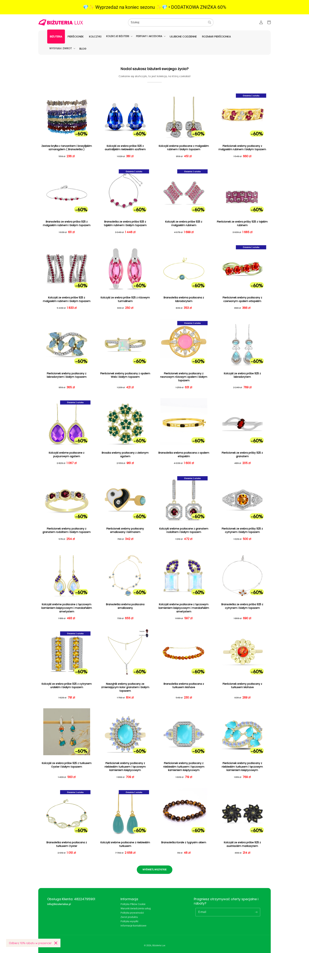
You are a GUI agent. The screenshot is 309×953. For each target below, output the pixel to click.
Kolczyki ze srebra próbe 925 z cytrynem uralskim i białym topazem (67, 685)
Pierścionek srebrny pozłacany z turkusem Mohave (242, 685)
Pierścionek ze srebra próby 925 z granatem (242, 454)
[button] (119, 36)
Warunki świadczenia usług (136, 908)
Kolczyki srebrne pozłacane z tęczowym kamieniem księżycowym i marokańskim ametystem (66, 608)
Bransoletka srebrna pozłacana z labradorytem (184, 299)
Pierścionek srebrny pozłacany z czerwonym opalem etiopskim (242, 299)
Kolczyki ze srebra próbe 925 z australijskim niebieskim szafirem (125, 147)
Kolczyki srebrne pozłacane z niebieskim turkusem (125, 844)
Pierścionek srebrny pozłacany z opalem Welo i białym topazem (125, 375)
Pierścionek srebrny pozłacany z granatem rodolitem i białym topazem (67, 530)
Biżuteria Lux (158, 945)
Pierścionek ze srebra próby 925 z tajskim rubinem (242, 223)
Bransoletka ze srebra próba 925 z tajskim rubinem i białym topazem (125, 223)
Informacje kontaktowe (133, 925)
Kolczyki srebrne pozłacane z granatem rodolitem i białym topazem (183, 530)
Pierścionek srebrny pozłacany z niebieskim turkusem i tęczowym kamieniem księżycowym (125, 766)
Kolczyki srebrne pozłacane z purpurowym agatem (66, 454)
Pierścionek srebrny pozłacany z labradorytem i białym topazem (67, 375)
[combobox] (171, 22)
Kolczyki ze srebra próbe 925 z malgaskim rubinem (183, 223)
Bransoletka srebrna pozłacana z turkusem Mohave (184, 685)
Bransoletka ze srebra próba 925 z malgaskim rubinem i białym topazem (66, 223)
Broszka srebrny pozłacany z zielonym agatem (125, 454)
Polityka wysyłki (129, 921)
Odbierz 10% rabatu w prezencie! (30, 943)
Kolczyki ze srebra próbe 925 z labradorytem (242, 375)
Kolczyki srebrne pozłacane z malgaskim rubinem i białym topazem (184, 147)
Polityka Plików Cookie (133, 904)
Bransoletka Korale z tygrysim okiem (183, 842)
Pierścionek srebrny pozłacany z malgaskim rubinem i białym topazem (242, 147)
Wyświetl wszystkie (155, 869)
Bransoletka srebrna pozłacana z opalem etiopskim (183, 454)
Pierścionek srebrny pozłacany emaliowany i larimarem (125, 530)
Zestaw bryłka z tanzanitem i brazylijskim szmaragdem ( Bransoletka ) (66, 147)
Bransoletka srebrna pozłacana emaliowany (125, 606)
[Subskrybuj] (256, 912)
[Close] (55, 943)
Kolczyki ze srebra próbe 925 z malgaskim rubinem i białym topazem (66, 299)
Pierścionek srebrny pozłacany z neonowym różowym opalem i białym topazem (183, 377)
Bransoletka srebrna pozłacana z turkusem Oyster (66, 844)
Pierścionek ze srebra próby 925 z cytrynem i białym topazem (242, 530)
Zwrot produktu (129, 917)
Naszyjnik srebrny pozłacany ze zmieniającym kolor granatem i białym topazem (125, 687)
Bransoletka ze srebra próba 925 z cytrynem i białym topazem (242, 606)
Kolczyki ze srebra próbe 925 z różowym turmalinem (125, 299)
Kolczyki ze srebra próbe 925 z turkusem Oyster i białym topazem (67, 764)
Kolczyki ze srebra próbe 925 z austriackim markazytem (242, 844)
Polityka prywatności (132, 912)
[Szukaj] (210, 22)
